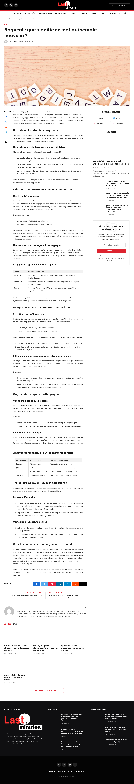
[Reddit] (6, 127)
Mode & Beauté (61, 13)
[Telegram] (6, 132)
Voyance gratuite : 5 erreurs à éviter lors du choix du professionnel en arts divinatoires (117, 208)
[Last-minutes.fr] (67, 5)
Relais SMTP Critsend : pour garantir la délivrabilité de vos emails (116, 729)
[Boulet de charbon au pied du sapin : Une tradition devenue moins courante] (97, 717)
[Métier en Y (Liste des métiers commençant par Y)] (97, 742)
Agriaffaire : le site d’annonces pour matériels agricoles (72, 648)
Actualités (30, 13)
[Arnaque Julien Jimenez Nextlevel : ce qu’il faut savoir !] (17, 664)
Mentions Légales (65, 771)
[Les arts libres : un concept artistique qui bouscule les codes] (111, 147)
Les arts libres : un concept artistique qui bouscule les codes (111, 162)
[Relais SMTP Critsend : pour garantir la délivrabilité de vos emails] (97, 730)
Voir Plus (114, 13)
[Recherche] (129, 13)
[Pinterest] (6, 137)
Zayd (13, 41)
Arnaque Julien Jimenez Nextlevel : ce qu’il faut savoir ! (14, 677)
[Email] (6, 142)
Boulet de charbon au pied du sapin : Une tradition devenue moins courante (116, 717)
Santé (74, 13)
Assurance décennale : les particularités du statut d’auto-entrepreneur (117, 183)
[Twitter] (6, 122)
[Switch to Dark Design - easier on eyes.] (125, 13)
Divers (7, 24)
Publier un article (119, 5)
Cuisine (94, 13)
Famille (84, 13)
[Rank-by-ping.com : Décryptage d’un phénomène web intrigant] (45, 635)
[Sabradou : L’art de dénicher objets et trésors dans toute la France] (17, 635)
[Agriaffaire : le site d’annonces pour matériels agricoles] (74, 635)
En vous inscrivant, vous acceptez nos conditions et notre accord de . (111, 258)
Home (6, 19)
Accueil (17, 13)
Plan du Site (81, 771)
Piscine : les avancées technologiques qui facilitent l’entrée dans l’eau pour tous (72, 731)
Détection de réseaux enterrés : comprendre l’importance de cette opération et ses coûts (117, 195)
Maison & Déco (45, 13)
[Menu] (5, 13)
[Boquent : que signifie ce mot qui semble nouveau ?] (67, 76)
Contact (51, 771)
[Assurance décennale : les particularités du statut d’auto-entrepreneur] (98, 184)
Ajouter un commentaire (45, 690)
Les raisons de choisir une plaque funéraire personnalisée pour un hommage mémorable (73, 744)
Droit (103, 13)
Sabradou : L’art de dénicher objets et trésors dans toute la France (16, 648)
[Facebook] (6, 117)
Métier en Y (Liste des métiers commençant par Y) (116, 741)
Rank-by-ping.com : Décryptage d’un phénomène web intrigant (45, 648)
